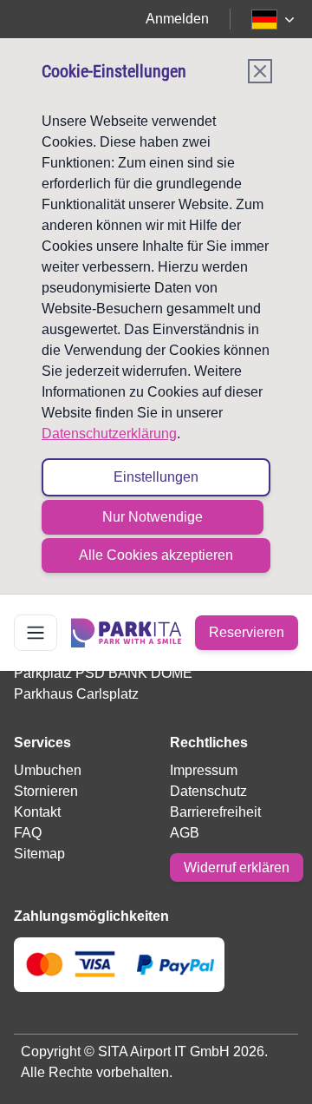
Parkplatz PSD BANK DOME (103, 673)
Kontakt (37, 812)
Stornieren (46, 791)
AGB (184, 832)
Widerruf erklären (236, 867)
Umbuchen (47, 770)
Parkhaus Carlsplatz (76, 694)
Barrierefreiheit (215, 812)
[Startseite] (126, 633)
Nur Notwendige (152, 516)
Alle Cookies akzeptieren (156, 555)
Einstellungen (156, 477)
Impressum (203, 770)
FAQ (28, 832)
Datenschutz (208, 791)
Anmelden (177, 18)
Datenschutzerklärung (109, 433)
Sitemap (39, 853)
